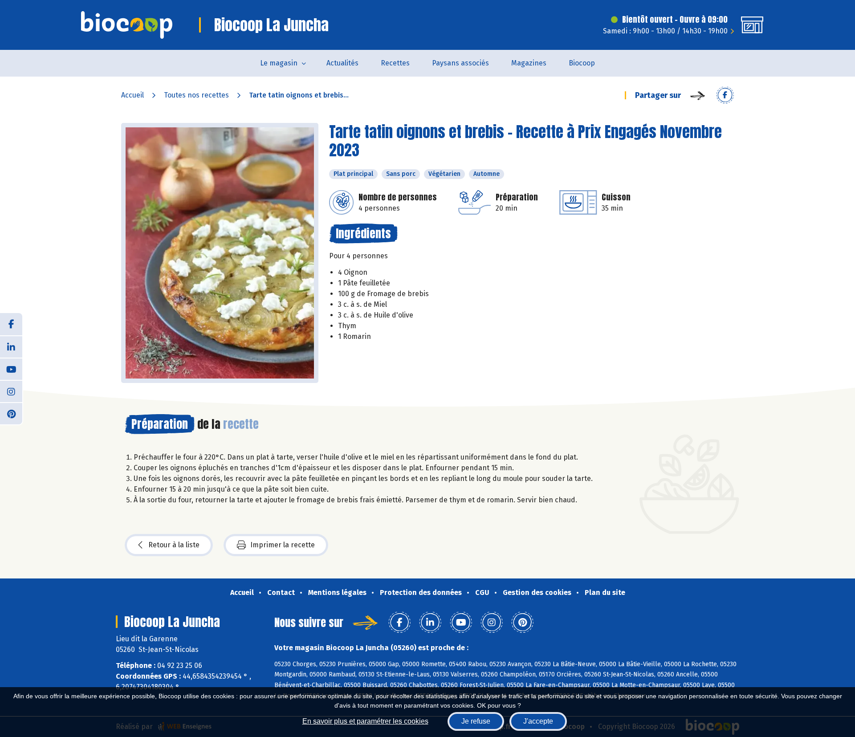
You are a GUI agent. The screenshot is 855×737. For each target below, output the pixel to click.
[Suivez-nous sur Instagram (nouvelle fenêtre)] (11, 391)
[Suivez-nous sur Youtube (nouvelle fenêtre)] (11, 369)
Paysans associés (460, 63)
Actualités (342, 63)
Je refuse (475, 721)
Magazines (528, 63)
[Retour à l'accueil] (126, 25)
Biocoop (582, 63)
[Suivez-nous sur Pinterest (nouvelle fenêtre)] (11, 413)
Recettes (395, 63)
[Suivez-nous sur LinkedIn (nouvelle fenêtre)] (11, 346)
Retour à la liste (174, 545)
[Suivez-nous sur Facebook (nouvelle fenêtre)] (11, 324)
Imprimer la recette (282, 545)
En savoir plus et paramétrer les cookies (365, 721)
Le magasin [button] (278, 63)
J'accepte (538, 721)
